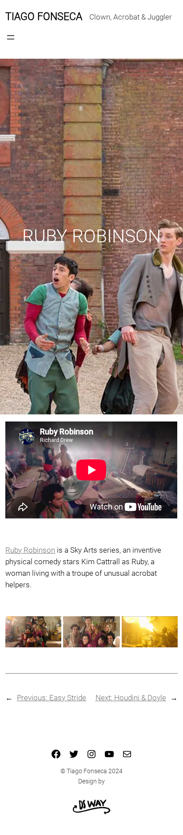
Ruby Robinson (30, 550)
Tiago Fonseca (43, 17)
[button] (33, 632)
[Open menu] (10, 37)
